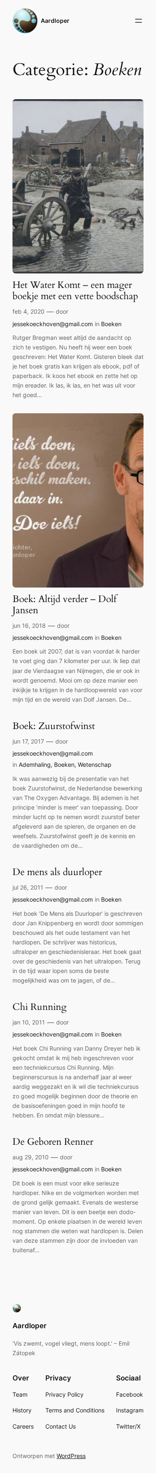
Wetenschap (94, 764)
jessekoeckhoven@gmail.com (52, 323)
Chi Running (39, 1007)
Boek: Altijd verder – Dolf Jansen (64, 605)
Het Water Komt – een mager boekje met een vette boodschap (75, 291)
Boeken (111, 323)
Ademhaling (35, 764)
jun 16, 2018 (29, 625)
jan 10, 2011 (28, 1022)
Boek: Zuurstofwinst (53, 726)
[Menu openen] (139, 21)
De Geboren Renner (52, 1142)
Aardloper (55, 20)
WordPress (71, 1455)
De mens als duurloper (57, 872)
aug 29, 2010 (30, 1157)
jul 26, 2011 (27, 887)
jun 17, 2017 (28, 741)
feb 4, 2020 (28, 311)
